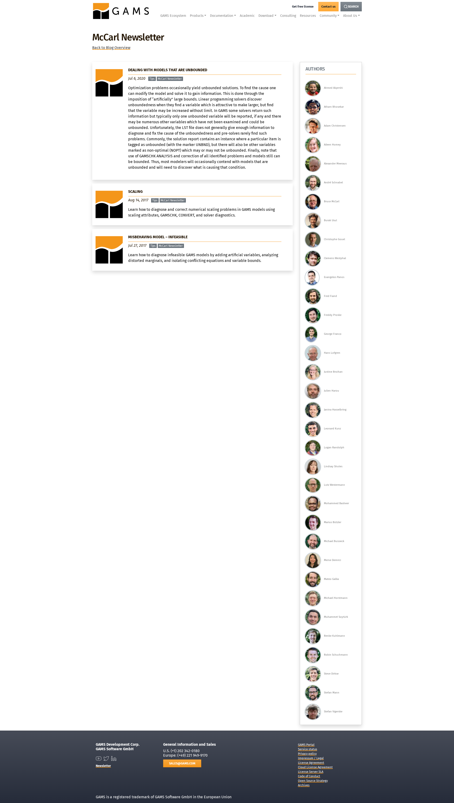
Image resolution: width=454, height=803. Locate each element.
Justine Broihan (333, 371)
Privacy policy (307, 753)
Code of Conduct (309, 776)
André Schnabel (333, 182)
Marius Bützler (332, 522)
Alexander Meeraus (335, 163)
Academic (247, 16)
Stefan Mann (331, 692)
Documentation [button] (221, 16)
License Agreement (311, 762)
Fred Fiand (330, 296)
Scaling (135, 191)
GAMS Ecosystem (173, 16)
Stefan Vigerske (333, 711)
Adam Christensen (335, 125)
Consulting (288, 16)
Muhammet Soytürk (336, 616)
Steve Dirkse (331, 673)
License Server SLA (310, 771)
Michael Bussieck (334, 541)
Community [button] (328, 16)
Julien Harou (331, 390)
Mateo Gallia (331, 579)
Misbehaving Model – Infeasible (158, 237)
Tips (152, 78)
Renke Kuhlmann (334, 635)
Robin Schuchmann (336, 654)
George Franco (332, 333)
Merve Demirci (332, 560)
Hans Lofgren (332, 352)
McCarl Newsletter (170, 78)
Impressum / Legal (311, 758)
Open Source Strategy (313, 780)
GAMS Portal (306, 744)
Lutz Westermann (334, 484)
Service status (307, 749)
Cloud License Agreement (315, 767)
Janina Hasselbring (335, 409)
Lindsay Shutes (333, 466)
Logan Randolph (334, 447)
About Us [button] (350, 16)
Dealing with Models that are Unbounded (167, 70)
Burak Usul (330, 220)
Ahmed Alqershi (333, 87)
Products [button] (197, 16)
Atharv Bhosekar (334, 106)
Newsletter (103, 766)
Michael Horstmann (336, 598)
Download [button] (266, 16)
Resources (308, 16)
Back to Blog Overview (111, 47)
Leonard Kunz (332, 428)
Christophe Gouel (334, 239)
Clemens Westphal (335, 258)
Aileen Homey (332, 144)
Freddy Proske (332, 315)
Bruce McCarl (331, 201)
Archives (304, 785)
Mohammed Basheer (336, 503)
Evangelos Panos (334, 277)
